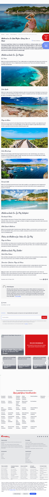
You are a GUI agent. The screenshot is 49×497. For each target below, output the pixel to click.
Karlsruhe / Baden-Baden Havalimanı (18, 403)
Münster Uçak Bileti (24, 473)
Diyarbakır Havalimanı (24, 408)
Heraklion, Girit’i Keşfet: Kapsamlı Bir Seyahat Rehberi (10, 444)
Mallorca (3, 271)
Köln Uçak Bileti (23, 467)
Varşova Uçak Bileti (33, 475)
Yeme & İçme (27, 455)
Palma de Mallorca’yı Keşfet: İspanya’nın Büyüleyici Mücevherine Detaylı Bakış (12, 447)
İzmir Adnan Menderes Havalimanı (18, 422)
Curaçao (2, 453)
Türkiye (2, 457)
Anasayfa (2, 34)
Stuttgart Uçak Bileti (24, 475)
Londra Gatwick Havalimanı (34, 427)
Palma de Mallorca (13, 34)
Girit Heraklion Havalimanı (25, 427)
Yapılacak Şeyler (28, 453)
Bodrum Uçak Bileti (4, 473)
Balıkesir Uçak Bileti (4, 477)
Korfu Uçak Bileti (13, 473)
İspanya (7, 34)
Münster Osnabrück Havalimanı (3, 421)
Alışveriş (26, 458)
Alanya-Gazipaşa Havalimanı (24, 421)
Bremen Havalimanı (18, 408)
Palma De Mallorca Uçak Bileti (14, 475)
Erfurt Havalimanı (10, 421)
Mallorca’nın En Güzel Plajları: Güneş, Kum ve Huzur (34, 448)
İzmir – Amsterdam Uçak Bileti (43, 473)
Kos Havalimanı (33, 401)
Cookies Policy (12, 489)
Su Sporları (27, 457)
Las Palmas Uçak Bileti (15, 476)
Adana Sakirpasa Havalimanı (25, 413)
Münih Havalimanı (3, 427)
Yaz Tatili (8, 304)
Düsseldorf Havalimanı (3, 397)
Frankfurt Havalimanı (10, 402)
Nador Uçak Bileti (33, 471)
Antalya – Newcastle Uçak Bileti (43, 471)
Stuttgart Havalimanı (10, 397)
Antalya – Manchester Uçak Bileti (43, 468)
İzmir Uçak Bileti (4, 469)
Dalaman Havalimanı (24, 417)
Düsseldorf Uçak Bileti (24, 470)
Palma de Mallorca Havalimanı (34, 408)
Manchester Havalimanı (43, 397)
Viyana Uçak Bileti (33, 478)
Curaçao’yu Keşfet (28, 442)
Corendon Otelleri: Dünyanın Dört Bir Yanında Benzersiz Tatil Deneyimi (11, 442)
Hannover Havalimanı (3, 413)
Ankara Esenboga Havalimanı (24, 398)
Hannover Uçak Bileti (24, 474)
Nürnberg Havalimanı (3, 417)
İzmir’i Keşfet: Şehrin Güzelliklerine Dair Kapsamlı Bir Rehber (35, 444)
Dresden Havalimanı (18, 413)
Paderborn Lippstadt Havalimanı (18, 398)
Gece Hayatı (27, 459)
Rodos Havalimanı (34, 396)
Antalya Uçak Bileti (4, 467)
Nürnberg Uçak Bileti (24, 469)
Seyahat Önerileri (28, 461)
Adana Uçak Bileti (4, 470)
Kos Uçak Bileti (13, 471)
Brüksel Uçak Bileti (33, 474)
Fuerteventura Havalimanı (33, 413)
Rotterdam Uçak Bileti (34, 477)
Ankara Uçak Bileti (4, 471)
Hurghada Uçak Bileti (34, 473)
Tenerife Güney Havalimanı (34, 417)
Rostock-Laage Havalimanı (11, 427)
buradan (26, 323)
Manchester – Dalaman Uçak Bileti (44, 477)
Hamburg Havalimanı (10, 408)
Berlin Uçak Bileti (23, 477)
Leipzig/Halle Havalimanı (10, 413)
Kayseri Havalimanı (18, 427)
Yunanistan (3, 458)
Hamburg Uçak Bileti (24, 478)
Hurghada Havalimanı (33, 421)
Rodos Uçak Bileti (14, 470)
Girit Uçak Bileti (13, 469)
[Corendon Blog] (5, 436)
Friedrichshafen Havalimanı (11, 417)
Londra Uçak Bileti (33, 469)
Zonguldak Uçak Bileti (5, 478)
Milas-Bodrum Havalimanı (24, 402)
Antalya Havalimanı (18, 417)
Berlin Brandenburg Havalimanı (3, 409)
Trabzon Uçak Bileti (4, 475)
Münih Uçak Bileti (23, 471)
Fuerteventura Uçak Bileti (14, 478)
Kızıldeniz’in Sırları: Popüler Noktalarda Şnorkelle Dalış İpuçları (11, 445)
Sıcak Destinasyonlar (28, 462)
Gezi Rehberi (3, 304)
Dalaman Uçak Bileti (4, 474)
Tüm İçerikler (18, 296)
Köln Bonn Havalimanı (3, 402)
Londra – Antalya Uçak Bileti (44, 475)
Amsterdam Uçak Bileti (34, 470)
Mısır (2, 455)
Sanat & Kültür (27, 454)
